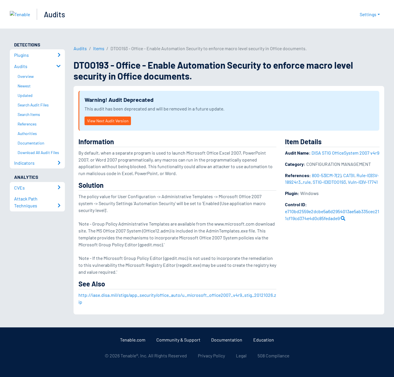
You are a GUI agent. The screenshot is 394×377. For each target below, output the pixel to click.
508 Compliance (273, 355)
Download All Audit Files (38, 152)
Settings (368, 14)
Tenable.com (132, 339)
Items (98, 48)
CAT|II (348, 175)
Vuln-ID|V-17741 (363, 182)
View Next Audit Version (107, 120)
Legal (241, 355)
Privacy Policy (211, 355)
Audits (54, 14)
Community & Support (178, 339)
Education (263, 339)
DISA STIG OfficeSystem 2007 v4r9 (345, 152)
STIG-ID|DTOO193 (329, 182)
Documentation (226, 339)
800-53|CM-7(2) (326, 175)
